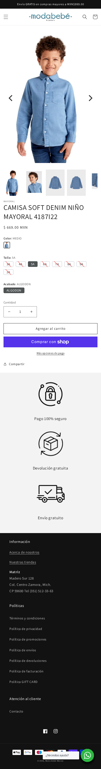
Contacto (16, 711)
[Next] (90, 98)
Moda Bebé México (54, 760)
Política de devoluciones (28, 661)
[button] (6, 17)
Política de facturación (26, 671)
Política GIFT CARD (23, 682)
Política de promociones (28, 639)
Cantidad (10, 302)
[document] (50, 98)
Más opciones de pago (51, 353)
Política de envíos (22, 650)
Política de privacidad (25, 629)
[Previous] (11, 98)
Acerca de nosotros (24, 552)
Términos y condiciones (27, 618)
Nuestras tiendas (22, 562)
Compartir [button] (16, 364)
